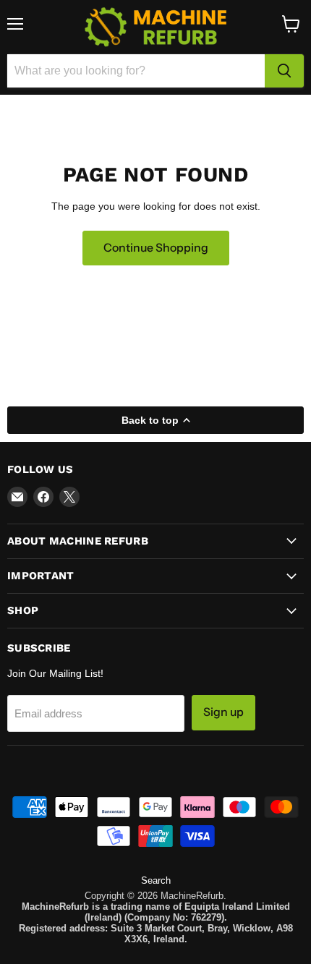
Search (156, 880)
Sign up (223, 712)
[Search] (284, 71)
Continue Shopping (155, 248)
